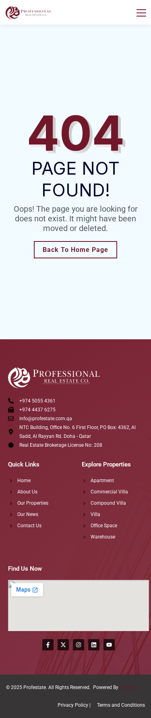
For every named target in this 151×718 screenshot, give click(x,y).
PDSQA (127, 687)
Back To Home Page (75, 250)
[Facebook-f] (48, 644)
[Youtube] (109, 644)
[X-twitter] (63, 644)
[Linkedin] (93, 644)
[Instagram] (78, 644)
